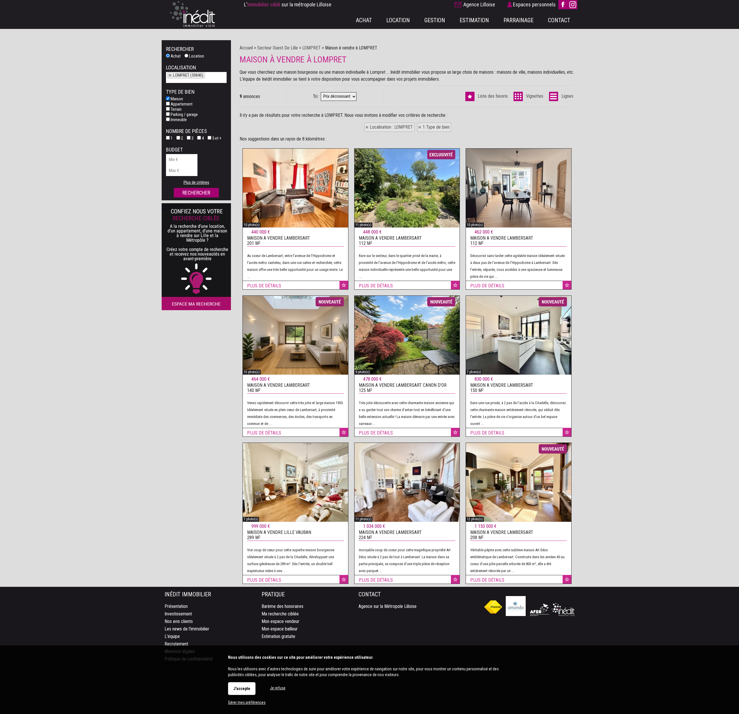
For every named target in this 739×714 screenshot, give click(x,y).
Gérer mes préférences (247, 702)
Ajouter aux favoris (343, 285)
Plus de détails (264, 285)
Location (196, 56)
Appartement (181, 104)
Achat (175, 56)
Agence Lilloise (479, 4)
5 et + (216, 138)
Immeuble (178, 119)
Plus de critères (196, 182)
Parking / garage (184, 114)
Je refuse (277, 688)
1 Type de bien (436, 127)
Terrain (176, 109)
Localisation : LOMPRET (391, 127)
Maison (176, 98)
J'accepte (241, 688)
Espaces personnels (534, 4)
